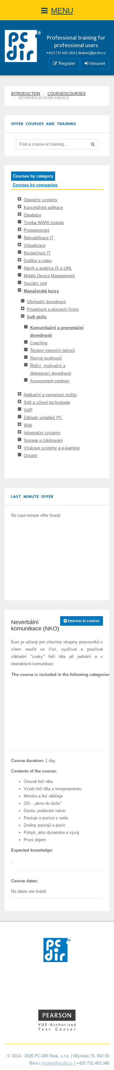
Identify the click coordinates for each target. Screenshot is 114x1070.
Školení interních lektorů (52, 350)
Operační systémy (41, 199)
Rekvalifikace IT (39, 237)
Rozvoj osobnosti (46, 358)
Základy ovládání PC (43, 417)
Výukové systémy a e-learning (51, 448)
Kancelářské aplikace (43, 207)
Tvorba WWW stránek (44, 222)
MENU (62, 10)
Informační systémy (42, 432)
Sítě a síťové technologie (47, 402)
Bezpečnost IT (37, 253)
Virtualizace (34, 245)
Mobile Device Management (49, 275)
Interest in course (83, 621)
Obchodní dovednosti (46, 301)
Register (66, 63)
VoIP (28, 410)
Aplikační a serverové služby (50, 394)
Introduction (25, 93)
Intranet (96, 63)
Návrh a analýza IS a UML (48, 268)
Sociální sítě (35, 283)
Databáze (32, 215)
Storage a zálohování (43, 440)
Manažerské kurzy (41, 291)
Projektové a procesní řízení (53, 309)
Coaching (38, 343)
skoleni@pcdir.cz (92, 53)
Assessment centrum (49, 381)
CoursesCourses (67, 93)
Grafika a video (38, 260)
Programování (36, 230)
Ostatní (30, 455)
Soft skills (37, 317)
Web (28, 425)
